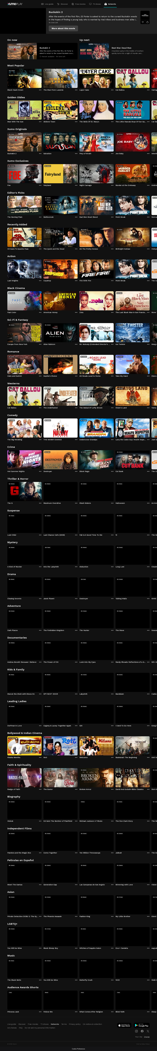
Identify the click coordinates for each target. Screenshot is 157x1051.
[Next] (149, 78)
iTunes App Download (124, 1026)
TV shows (97, 4)
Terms (64, 1024)
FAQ (20, 1028)
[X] (148, 1031)
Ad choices (12, 1028)
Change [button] (147, 1037)
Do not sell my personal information (40, 1028)
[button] (63, 28)
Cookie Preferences (78, 1049)
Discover (64, 4)
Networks (112, 4)
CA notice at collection (92, 1024)
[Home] (14, 4)
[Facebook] (142, 1031)
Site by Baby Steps (143, 1044)
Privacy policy (75, 1024)
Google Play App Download (142, 1026)
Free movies (80, 4)
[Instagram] (136, 1031)
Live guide (49, 4)
